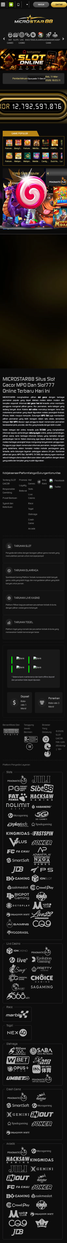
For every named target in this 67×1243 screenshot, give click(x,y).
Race (27, 40)
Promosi (23, 479)
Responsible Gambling (9, 490)
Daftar (59, 4)
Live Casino (22, 41)
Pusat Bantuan (10, 498)
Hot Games (10, 41)
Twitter (58, 486)
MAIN (9, 142)
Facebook (59, 480)
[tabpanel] (33, 59)
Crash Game (48, 41)
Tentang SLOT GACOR (9, 481)
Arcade (55, 40)
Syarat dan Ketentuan (8, 505)
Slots (16, 40)
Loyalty (22, 485)
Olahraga (41, 40)
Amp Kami (44, 481)
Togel (33, 40)
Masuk (41, 4)
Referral (23, 490)
